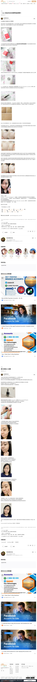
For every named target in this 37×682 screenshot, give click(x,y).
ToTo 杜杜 (26, 255)
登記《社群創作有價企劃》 (12, 223)
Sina (11, 209)
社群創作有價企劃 (4, 3)
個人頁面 (17, 666)
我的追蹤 (17, 670)
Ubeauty (17, 209)
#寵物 (22, 666)
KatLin (32, 255)
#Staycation (23, 667)
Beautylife (20, 210)
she (22, 209)
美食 (11, 226)
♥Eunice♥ (4, 255)
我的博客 (17, 672)
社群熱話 (10, 3)
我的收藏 (17, 669)
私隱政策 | (14, 678)
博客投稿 (11, 673)
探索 (21, 3)
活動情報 (22, 226)
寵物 (16, 226)
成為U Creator (16, 3)
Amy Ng (11, 255)
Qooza (5, 211)
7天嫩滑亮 (16, 542)
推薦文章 (24, 3)
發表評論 (3, 265)
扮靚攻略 (19, 226)
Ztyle (5, 210)
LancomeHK (3, 542)
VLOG (11, 667)
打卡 (6, 226)
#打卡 (27, 666)
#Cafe (32, 666)
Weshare (11, 210)
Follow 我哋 (20, 228)
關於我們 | (3, 678)
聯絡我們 (20, 678)
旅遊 (9, 226)
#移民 (27, 667)
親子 (13, 226)
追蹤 (34, 18)
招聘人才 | (17, 678)
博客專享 (31, 3)
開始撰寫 (33, 1)
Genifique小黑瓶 (10, 542)
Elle (10, 211)
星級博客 (28, 3)
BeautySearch (18, 255)
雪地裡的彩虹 (6, 18)
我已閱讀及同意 (30, 680)
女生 (2, 11)
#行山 (25, 666)
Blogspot (6, 209)
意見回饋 (11, 672)
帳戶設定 (17, 667)
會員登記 (29, 1)
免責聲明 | (6, 678)
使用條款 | (10, 678)
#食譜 (30, 666)
